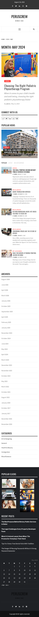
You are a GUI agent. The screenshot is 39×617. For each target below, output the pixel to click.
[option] (19, 144)
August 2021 (5, 397)
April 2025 (4, 317)
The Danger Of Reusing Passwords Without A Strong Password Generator (18, 549)
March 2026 (5, 296)
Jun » (7, 585)
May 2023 (4, 381)
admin (8, 104)
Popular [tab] (4, 163)
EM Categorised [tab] (19, 163)
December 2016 (6, 419)
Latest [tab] (10, 163)
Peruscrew (19, 16)
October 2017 (5, 408)
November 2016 (6, 424)
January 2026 (5, 301)
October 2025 (5, 306)
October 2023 (5, 376)
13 (4, 574)
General (7, 81)
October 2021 (5, 392)
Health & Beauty (7, 448)
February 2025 (6, 322)
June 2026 (4, 285)
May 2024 (4, 349)
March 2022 (5, 387)
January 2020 (5, 403)
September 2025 (7, 312)
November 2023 (6, 371)
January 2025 (5, 328)
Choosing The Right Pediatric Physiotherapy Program (20, 87)
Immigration (5, 452)
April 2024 (4, 354)
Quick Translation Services (21, 192)
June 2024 (4, 344)
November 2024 (6, 333)
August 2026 (5, 279)
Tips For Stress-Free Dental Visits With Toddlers (17, 544)
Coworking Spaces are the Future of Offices (24, 232)
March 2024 (5, 360)
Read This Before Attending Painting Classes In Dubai (24, 254)
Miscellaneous (17, 189)
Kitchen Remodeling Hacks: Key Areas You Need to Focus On (24, 213)
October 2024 (5, 338)
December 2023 (6, 365)
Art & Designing (17, 251)
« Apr (3, 585)
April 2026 (4, 290)
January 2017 (5, 413)
